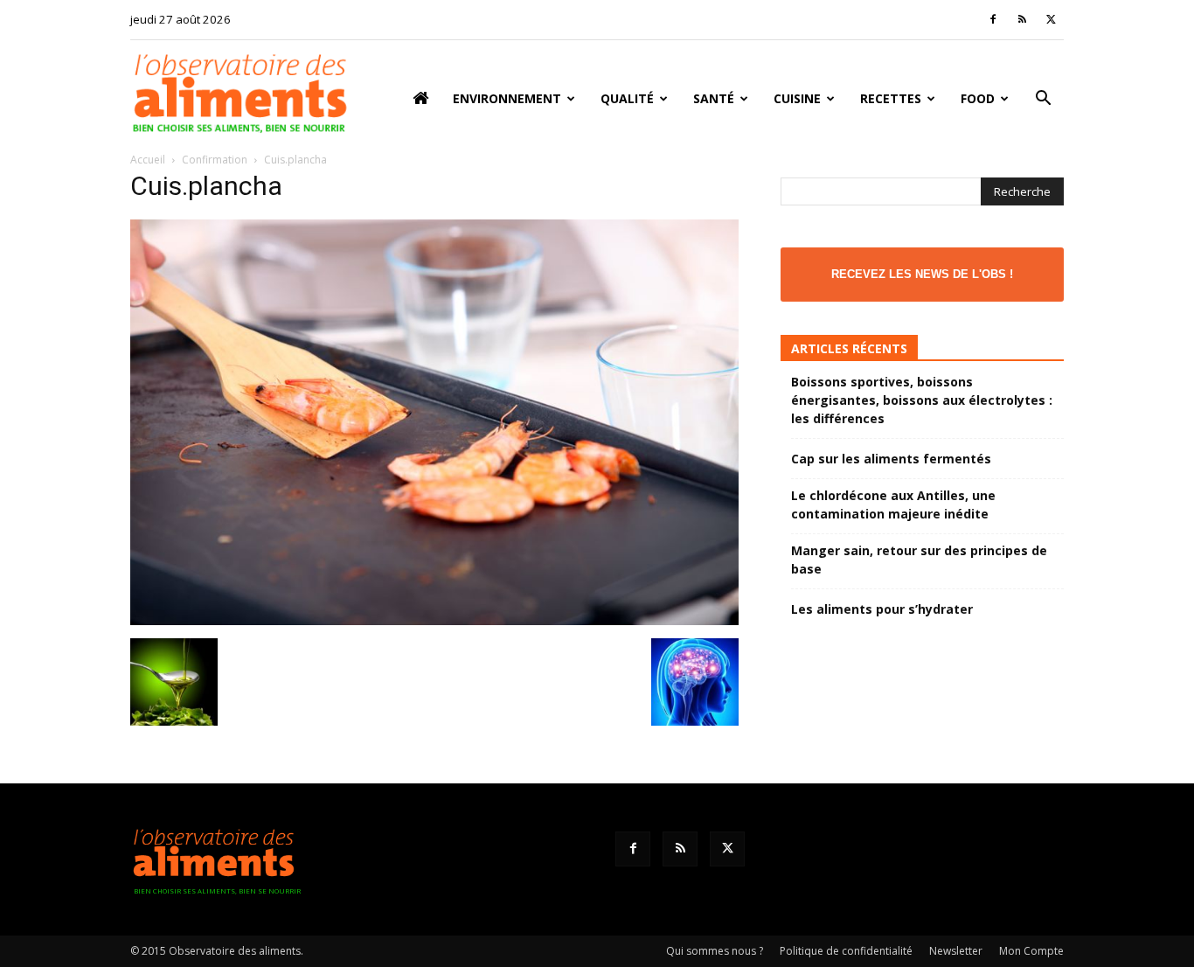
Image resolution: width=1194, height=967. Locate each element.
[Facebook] (993, 19)
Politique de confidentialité (846, 950)
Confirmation (214, 159)
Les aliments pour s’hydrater (882, 609)
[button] (1043, 100)
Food (978, 98)
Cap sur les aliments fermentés (891, 458)
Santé (713, 98)
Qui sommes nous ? (714, 950)
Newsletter (955, 950)
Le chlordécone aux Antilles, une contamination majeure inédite (893, 504)
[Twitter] (1051, 19)
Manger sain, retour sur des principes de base (919, 559)
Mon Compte (1031, 950)
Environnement (507, 98)
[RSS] (1022, 19)
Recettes (890, 98)
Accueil (147, 159)
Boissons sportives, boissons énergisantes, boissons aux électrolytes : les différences (921, 400)
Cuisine (797, 98)
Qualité (627, 98)
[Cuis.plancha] (434, 620)
